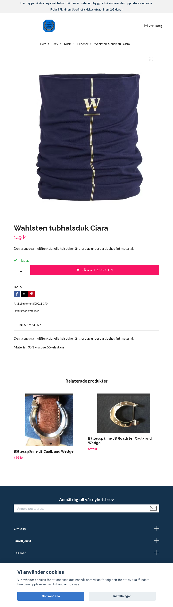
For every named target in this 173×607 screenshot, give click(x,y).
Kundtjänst (22, 541)
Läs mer (20, 553)
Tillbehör (82, 43)
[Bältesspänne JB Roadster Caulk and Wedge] (123, 413)
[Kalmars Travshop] (80, 26)
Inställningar (122, 596)
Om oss (20, 529)
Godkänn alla (51, 596)
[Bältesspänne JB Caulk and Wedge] (49, 420)
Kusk (67, 43)
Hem (43, 43)
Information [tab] (30, 324)
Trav (55, 43)
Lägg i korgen (97, 270)
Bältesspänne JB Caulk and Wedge (44, 452)
